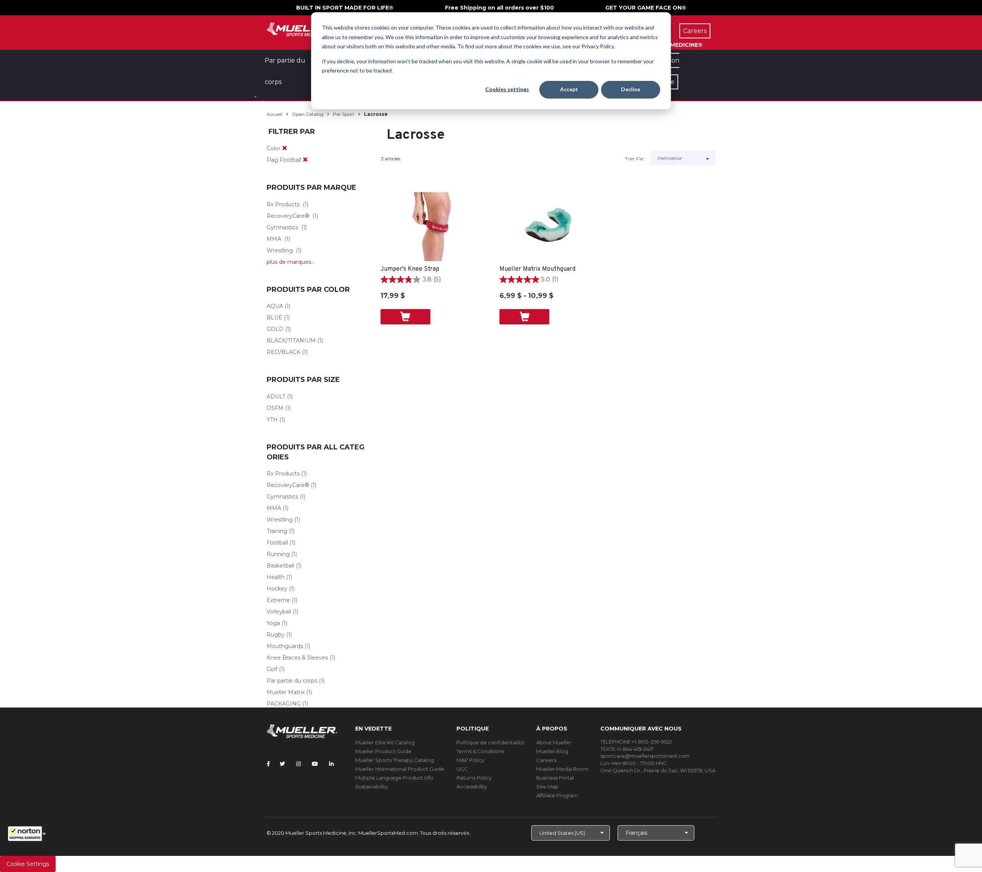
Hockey (277, 588)
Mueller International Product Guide (399, 769)
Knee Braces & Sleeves (297, 657)
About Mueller (554, 742)
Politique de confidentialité (490, 742)
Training (277, 531)
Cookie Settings (28, 863)
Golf (272, 669)
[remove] (284, 148)
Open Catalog (307, 114)
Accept (569, 89)
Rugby (276, 634)
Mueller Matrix (286, 692)
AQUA (275, 306)
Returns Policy (474, 778)
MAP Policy (470, 760)
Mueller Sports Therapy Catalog (394, 760)
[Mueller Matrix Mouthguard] (551, 226)
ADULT (276, 396)
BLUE (274, 317)
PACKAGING (284, 703)
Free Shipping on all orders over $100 (499, 7)
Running (278, 554)
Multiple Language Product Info (394, 778)
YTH (272, 419)
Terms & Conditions (480, 751)
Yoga (273, 623)
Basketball (280, 565)
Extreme (278, 600)
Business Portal (555, 778)
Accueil (274, 114)
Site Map (547, 786)
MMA (274, 238)
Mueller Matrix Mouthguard (537, 269)
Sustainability (371, 786)
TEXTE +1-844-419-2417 (627, 749)
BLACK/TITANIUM (291, 340)
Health (276, 577)
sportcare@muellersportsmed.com (644, 756)
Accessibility (471, 786)
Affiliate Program (557, 795)
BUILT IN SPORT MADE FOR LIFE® (345, 7)
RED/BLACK (283, 352)
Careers (546, 760)
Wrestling (280, 250)
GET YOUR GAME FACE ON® (645, 7)
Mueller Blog (552, 751)
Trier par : (635, 158)
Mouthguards (285, 646)
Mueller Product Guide (383, 751)
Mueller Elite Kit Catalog (385, 742)
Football (277, 542)
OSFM (275, 408)
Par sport (343, 114)
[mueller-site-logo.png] (302, 28)
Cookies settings (507, 89)
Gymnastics (282, 227)
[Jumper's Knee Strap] (432, 226)
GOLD (275, 329)
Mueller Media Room (562, 769)
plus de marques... (291, 261)
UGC (462, 769)
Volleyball (279, 611)
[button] (27, 833)
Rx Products (283, 204)
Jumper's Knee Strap (410, 269)
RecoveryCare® (288, 215)
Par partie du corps (292, 680)
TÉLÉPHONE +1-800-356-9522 (636, 742)
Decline (630, 89)
